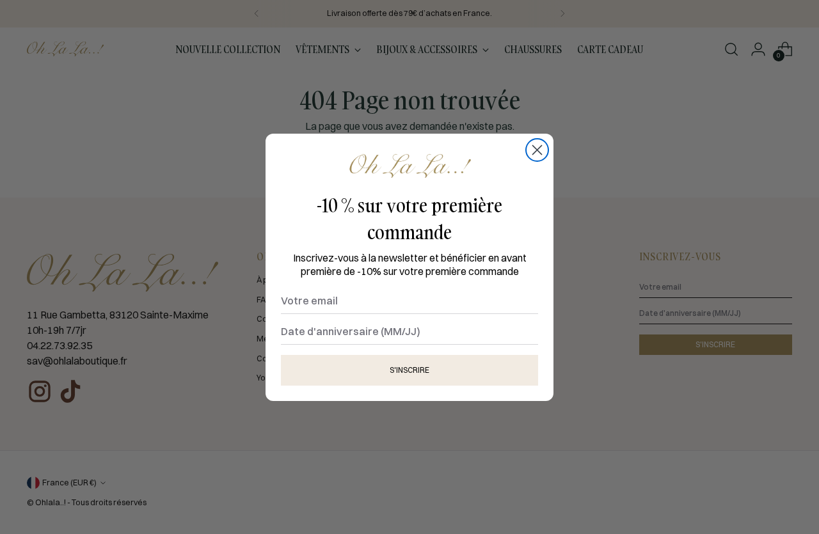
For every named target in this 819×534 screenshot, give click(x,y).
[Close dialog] (537, 150)
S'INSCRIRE (409, 369)
